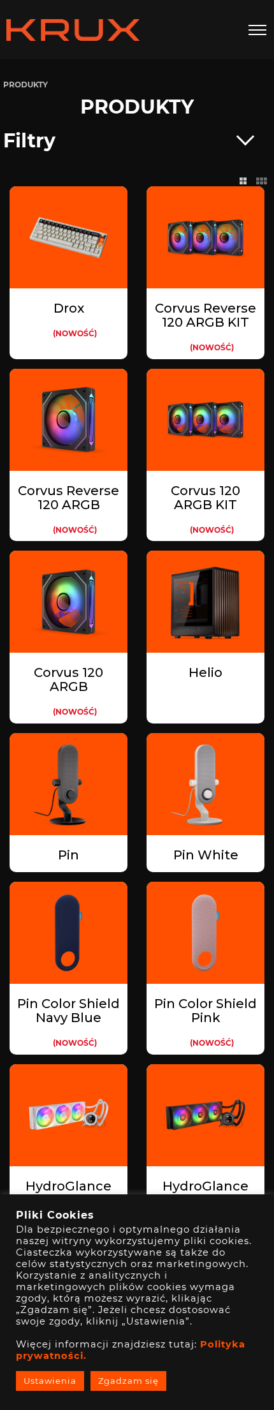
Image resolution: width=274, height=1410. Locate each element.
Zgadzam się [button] (128, 1381)
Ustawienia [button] (50, 1381)
